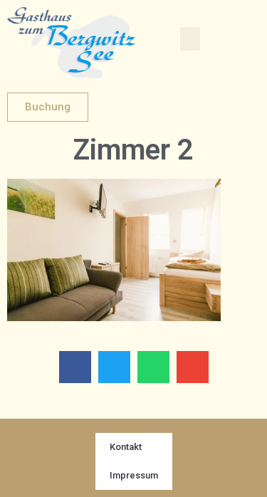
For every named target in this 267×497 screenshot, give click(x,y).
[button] (190, 39)
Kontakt (126, 446)
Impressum (134, 475)
